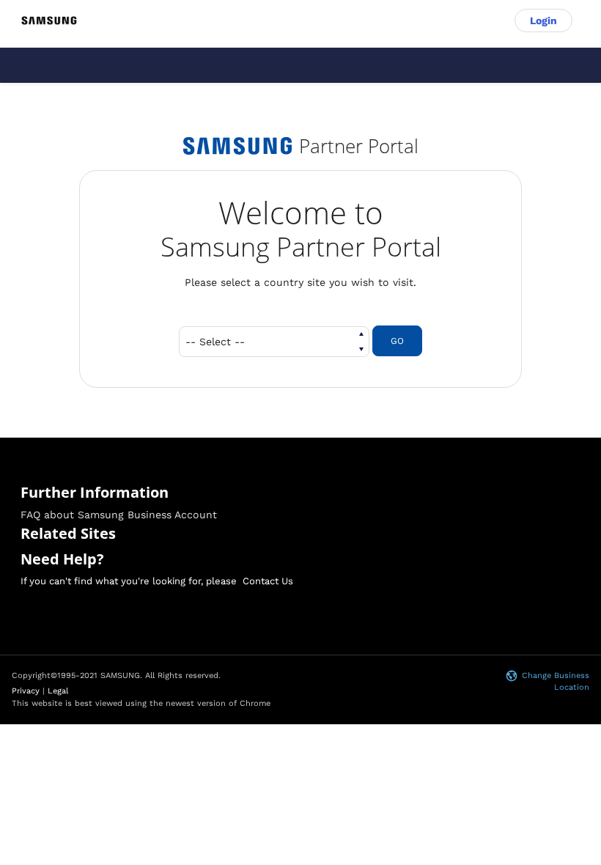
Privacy (26, 691)
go (397, 341)
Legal (58, 691)
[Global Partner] (49, 20)
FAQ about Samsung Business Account (119, 514)
